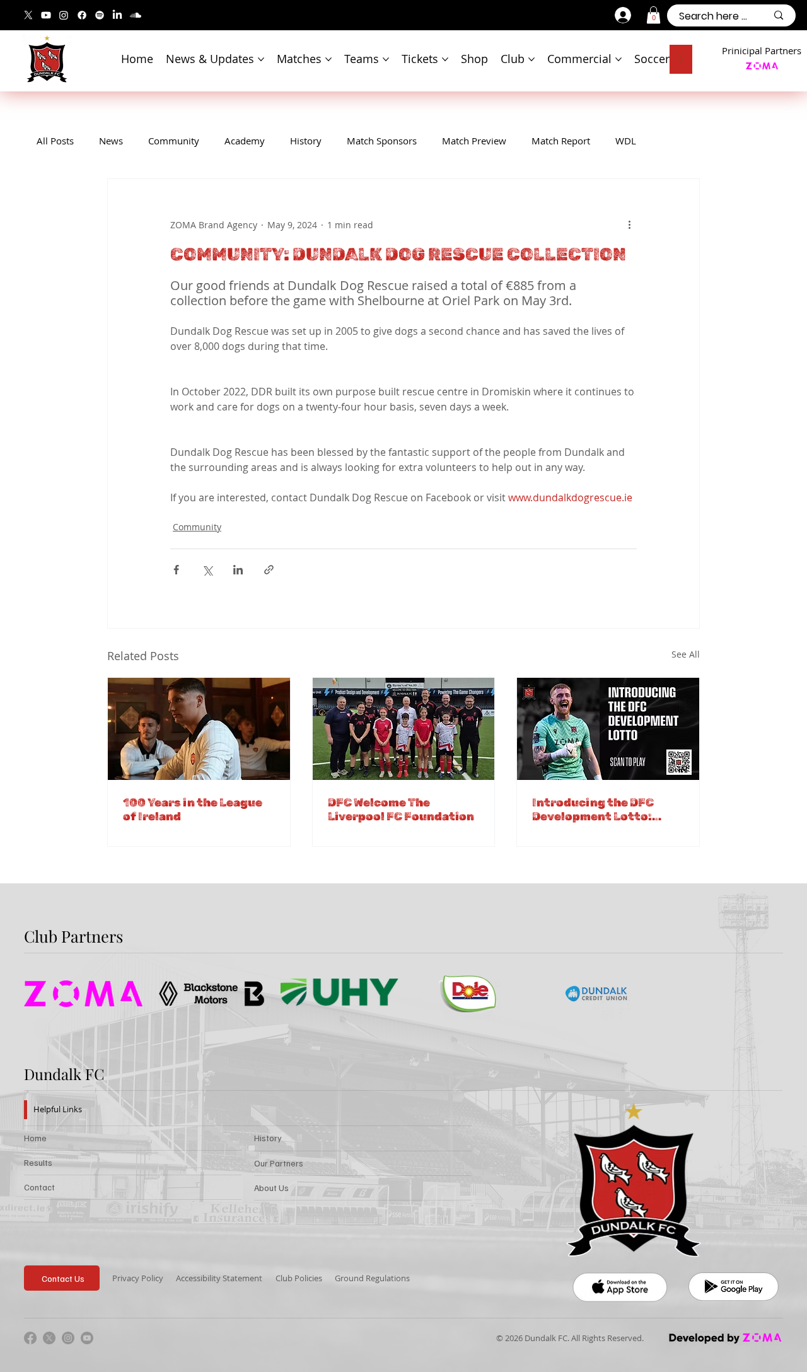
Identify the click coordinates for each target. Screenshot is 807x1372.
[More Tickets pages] (445, 59)
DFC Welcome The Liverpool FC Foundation (401, 809)
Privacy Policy (137, 1278)
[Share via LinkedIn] (238, 570)
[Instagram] (63, 15)
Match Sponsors (382, 140)
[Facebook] (82, 15)
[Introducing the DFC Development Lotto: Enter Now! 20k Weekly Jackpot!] (608, 729)
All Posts (55, 140)
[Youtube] (46, 15)
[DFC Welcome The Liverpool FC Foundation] (404, 729)
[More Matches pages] (328, 59)
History (306, 140)
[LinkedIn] (117, 15)
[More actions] (629, 224)
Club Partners (73, 935)
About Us (271, 1187)
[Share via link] (269, 570)
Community (173, 140)
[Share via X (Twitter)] (207, 570)
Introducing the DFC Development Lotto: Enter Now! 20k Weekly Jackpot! (599, 809)
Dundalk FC (64, 1074)
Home (35, 1137)
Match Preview (474, 140)
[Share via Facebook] (176, 570)
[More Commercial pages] (618, 59)
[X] (28, 15)
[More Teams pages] (386, 59)
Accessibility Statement (219, 1278)
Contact (39, 1187)
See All (685, 654)
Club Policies (299, 1278)
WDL (625, 140)
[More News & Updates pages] (261, 59)
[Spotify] (99, 15)
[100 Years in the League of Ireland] (199, 729)
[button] (653, 14)
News (111, 140)
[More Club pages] (531, 59)
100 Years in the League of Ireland (192, 809)
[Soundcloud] (135, 15)
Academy (244, 140)
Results (38, 1162)
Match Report (560, 140)
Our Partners (278, 1163)
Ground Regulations (372, 1278)
